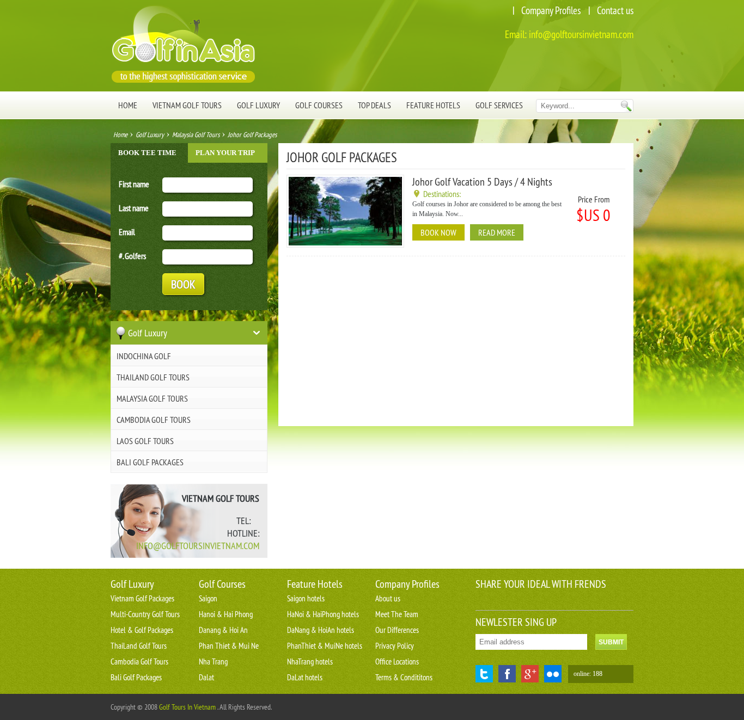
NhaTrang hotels (310, 661)
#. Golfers (132, 255)
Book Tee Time (147, 153)
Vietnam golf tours (187, 105)
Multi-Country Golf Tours (145, 614)
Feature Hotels (433, 105)
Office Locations (397, 661)
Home (127, 105)
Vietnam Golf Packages (142, 598)
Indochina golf (144, 355)
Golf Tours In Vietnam (187, 707)
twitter (484, 673)
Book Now (438, 232)
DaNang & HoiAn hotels (320, 630)
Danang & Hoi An (223, 630)
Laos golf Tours (145, 440)
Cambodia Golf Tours (154, 419)
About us (387, 598)
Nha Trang (213, 661)
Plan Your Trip (225, 153)
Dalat (206, 677)
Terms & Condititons (403, 677)
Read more (496, 232)
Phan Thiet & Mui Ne (229, 646)
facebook (507, 673)
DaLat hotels (304, 677)
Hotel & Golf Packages (142, 630)
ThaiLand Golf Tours (153, 377)
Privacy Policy (394, 646)
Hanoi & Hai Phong (226, 614)
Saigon (208, 598)
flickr (553, 673)
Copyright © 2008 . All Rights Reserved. (191, 707)
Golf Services (499, 105)
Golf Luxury (258, 105)
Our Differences (397, 630)
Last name (134, 207)
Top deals (374, 105)
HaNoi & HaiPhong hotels (323, 614)
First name (134, 184)
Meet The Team (396, 614)
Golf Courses (319, 105)
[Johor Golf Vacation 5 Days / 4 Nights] (345, 243)
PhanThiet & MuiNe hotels (324, 646)
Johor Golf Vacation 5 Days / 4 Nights (482, 181)
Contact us (615, 10)
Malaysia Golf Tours (195, 134)
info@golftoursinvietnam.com (581, 34)
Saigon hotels (306, 598)
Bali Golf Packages (150, 462)
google (530, 673)
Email (127, 231)
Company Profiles (551, 10)
